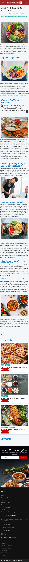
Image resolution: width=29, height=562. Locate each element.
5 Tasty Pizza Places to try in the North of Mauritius (14, 367)
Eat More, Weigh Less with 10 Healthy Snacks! (13, 398)
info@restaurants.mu (8, 527)
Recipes (3, 509)
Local (2, 16)
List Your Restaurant (6, 545)
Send (22, 457)
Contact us (4, 543)
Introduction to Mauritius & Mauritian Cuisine (13, 429)
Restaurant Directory (6, 498)
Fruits (6, 396)
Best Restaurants (5, 507)
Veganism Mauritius (22, 16)
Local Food (11, 427)
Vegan (6, 16)
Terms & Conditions (6, 548)
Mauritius (8, 365)
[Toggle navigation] (3, 2)
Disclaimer (4, 550)
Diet (2, 396)
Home (2, 495)
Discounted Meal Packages (8, 512)
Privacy (3, 555)
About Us (3, 541)
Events (3, 505)
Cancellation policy (6, 552)
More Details (4, 369)
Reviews (3, 500)
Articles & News (5, 502)
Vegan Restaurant (13, 16)
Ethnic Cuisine (4, 427)
